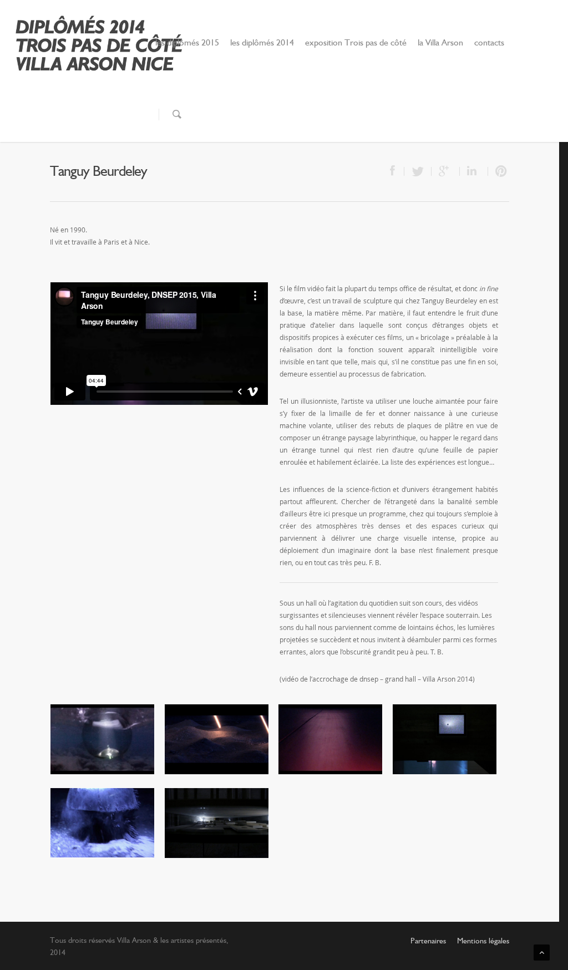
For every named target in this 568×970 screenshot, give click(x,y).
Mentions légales (483, 941)
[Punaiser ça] (498, 171)
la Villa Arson (440, 43)
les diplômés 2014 (262, 43)
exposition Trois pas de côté (356, 43)
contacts (489, 43)
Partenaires (428, 941)
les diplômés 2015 (187, 43)
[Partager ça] (393, 171)
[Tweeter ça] (418, 171)
